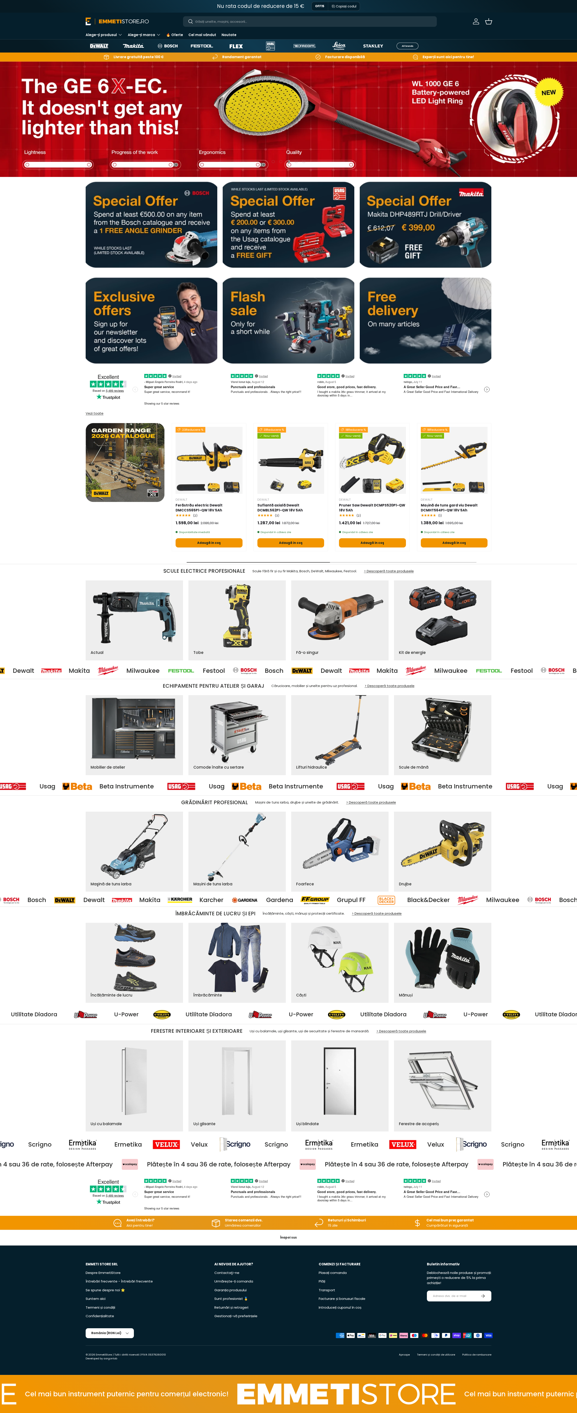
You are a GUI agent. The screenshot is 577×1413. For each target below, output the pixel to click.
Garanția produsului (230, 1290)
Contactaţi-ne (226, 1272)
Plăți (322, 1281)
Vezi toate (94, 413)
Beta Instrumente (75, 786)
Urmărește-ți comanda (233, 1281)
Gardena (94, 900)
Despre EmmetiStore (103, 1272)
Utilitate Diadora (156, 1014)
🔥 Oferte (174, 34)
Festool (107, 670)
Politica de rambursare (476, 1354)
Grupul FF (166, 900)
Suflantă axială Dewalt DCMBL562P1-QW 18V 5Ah (280, 508)
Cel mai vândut (202, 34)
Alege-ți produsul (101, 34)
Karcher (26, 900)
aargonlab (110, 1358)
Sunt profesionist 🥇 (231, 1298)
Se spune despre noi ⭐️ (105, 1290)
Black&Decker (243, 900)
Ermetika (199, 1144)
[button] (489, 21)
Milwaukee (35, 670)
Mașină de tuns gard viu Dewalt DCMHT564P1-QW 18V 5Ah (449, 508)
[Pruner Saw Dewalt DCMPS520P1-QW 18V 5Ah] (372, 460)
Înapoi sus (288, 1237)
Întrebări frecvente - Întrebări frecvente (119, 1281)
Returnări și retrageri (231, 1307)
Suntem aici (95, 1298)
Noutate (229, 34)
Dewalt (224, 670)
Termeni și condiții (100, 1307)
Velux (34, 1144)
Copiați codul (346, 6)
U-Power (73, 1014)
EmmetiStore (104, 1354)
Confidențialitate (100, 1316)
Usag (165, 786)
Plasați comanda (333, 1272)
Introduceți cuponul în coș (340, 1307)
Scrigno (111, 1144)
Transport (327, 1290)
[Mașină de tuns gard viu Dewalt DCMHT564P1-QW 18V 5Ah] (454, 460)
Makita (280, 670)
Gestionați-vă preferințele (235, 1316)
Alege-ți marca (141, 34)
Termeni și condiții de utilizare (436, 1354)
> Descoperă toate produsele (389, 571)
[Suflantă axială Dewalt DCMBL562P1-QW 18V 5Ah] (290, 460)
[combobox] (310, 21)
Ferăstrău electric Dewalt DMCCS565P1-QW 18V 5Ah (199, 508)
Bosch (167, 670)
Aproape (404, 1354)
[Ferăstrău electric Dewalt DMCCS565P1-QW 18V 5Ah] (209, 460)
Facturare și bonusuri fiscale (342, 1298)
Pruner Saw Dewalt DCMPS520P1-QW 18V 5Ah (372, 508)
